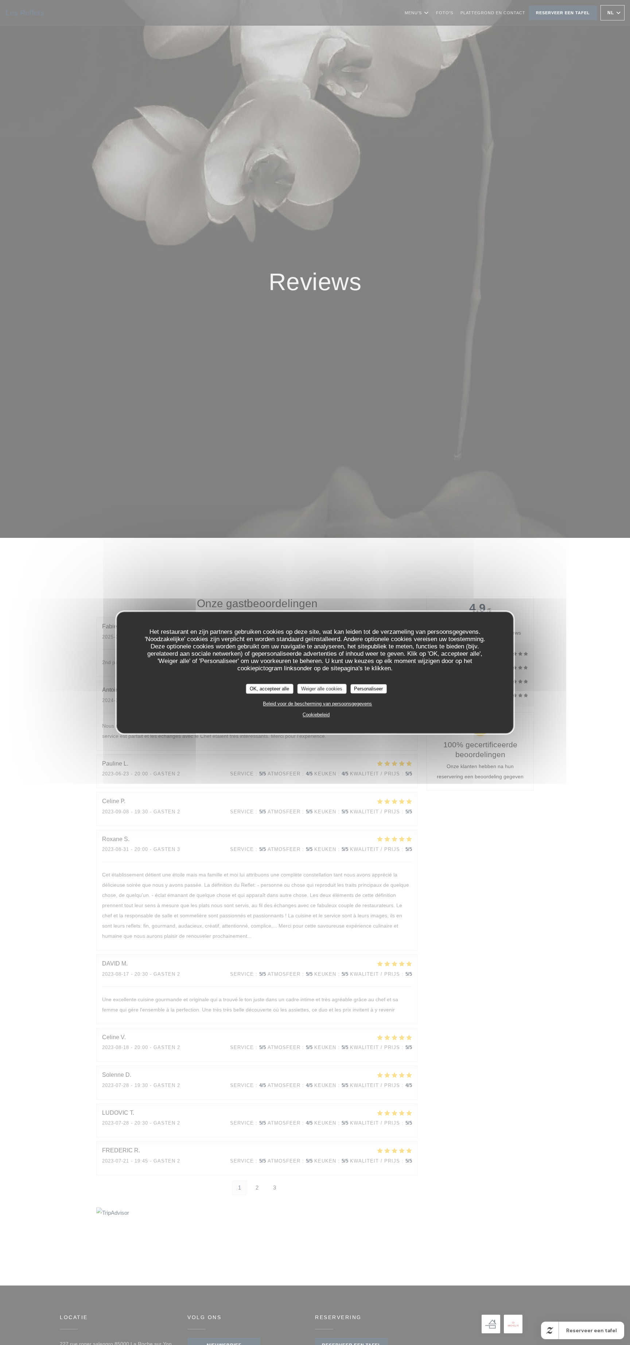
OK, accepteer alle (269, 688)
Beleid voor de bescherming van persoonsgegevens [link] (317, 704)
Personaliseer (368, 688)
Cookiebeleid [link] (316, 715)
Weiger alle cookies (321, 688)
